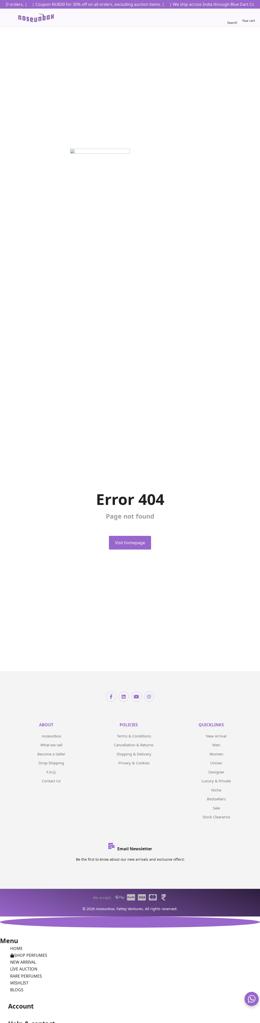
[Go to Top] (130, 922)
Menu (9, 940)
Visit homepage (130, 542)
